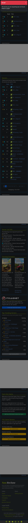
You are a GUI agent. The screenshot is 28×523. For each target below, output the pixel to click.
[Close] (26, 3)
